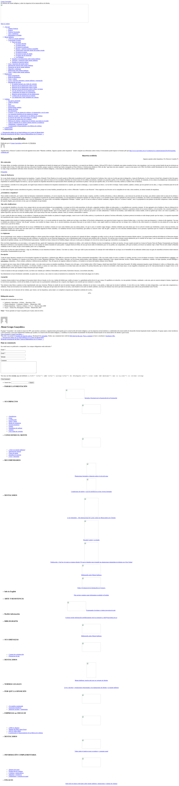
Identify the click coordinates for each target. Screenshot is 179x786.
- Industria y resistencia (15, 774)
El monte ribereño (21, 43)
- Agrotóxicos (12, 416)
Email (2, 353)
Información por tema (14, 82)
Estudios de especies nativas (20, 62)
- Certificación (12, 419)
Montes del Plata (13, 109)
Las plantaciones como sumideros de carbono (25, 97)
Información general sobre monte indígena (20, 65)
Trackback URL (110, 336)
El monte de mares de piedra (24, 54)
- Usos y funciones (13, 456)
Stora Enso (11, 106)
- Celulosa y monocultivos (16, 773)
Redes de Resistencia (14, 77)
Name (2, 349)
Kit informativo (12, 111)
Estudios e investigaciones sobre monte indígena (26, 59)
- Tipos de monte (13, 453)
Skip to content (5, 24)
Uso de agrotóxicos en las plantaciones (23, 90)
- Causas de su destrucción (16, 654)
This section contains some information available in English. (91, 595)
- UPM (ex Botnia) (13, 728)
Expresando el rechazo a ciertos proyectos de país (100, 610)
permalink (44, 336)
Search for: (7, 382)
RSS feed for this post (76, 336)
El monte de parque (21, 52)
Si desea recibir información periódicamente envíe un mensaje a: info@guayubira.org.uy (91, 617)
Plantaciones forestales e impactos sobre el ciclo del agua (91, 476)
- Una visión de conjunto (15, 431)
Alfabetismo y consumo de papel (18, 124)
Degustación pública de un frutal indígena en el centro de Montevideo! (22, 132)
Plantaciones (8, 74)
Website (3, 357)
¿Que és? (7, 27)
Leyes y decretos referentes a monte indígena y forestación (25, 80)
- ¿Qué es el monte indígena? (16, 450)
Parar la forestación (13, 75)
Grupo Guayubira (6, 1)
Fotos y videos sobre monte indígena (19, 72)
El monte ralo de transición (23, 55)
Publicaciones (8, 129)
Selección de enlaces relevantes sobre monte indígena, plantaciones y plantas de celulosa (91, 783)
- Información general (14, 451)
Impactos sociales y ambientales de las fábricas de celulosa (25, 116)
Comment (4, 360)
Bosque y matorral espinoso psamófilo (27, 48)
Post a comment (87, 336)
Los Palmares (20, 57)
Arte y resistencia (13, 33)
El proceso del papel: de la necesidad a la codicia (22, 117)
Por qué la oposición (14, 101)
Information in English (14, 35)
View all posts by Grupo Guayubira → (12, 334)
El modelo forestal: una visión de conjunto (24, 84)
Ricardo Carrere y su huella (91, 540)
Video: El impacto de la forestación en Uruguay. (91, 588)
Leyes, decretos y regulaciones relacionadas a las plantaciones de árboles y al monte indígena (91, 687)
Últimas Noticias (13, 28)
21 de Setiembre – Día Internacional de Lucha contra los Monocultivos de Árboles (91, 518)
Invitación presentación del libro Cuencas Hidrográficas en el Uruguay (22, 134)
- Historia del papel (13, 769)
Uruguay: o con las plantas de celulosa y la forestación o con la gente (28, 112)
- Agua (10, 418)
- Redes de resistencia (14, 423)
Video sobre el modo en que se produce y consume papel (91, 751)
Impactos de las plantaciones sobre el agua (24, 85)
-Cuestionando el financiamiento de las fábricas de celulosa (25, 733)
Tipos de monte (16, 42)
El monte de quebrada (22, 47)
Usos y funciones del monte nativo (18, 64)
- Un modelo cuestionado (15, 706)
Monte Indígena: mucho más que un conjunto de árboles (91, 680)
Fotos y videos (12, 79)
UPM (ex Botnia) (13, 102)
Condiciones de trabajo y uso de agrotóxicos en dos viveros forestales (91, 491)
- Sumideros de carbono (15, 428)
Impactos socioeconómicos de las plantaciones (25, 94)
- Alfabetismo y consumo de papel (18, 776)
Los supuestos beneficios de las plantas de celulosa (23, 114)
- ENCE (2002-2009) (14, 731)
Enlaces (10, 30)
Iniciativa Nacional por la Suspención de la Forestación (101, 398)
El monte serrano (21, 45)
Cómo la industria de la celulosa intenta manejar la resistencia (26, 122)
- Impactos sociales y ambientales (18, 709)
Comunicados (8, 127)
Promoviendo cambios (14, 107)
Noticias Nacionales (14, 32)
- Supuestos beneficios (14, 708)
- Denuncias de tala (13, 656)
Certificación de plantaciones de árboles (23, 95)
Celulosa (7, 99)
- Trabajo (11, 430)
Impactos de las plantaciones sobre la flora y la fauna (27, 89)
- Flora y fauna (12, 421)
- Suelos (10, 426)
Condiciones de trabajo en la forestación (23, 92)
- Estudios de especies (14, 455)
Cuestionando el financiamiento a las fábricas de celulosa (25, 126)
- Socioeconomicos (13, 425)
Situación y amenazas (14, 69)
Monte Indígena (9, 37)
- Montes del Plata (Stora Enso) (17, 729)
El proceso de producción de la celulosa (20, 119)
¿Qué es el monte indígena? (16, 38)
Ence (9, 104)
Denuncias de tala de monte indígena (19, 67)
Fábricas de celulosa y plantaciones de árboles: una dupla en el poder (28, 121)
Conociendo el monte (14, 40)
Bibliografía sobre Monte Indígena (18, 70)
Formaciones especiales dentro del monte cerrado (30, 50)
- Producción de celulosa (15, 771)
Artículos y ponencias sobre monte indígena (25, 60)
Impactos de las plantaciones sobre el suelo (24, 87)
